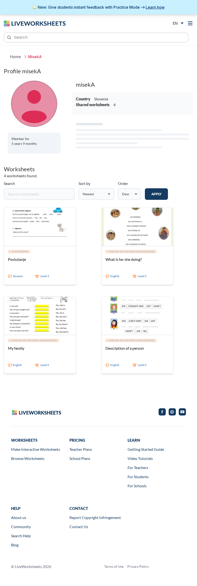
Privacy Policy (138, 566)
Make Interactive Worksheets (35, 449)
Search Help (21, 535)
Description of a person (124, 348)
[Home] (35, 23)
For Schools (137, 485)
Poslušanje (17, 259)
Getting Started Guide (146, 449)
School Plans (79, 458)
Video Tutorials (140, 458)
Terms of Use (113, 566)
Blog (14, 545)
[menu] (190, 23)
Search (9, 183)
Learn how (155, 7)
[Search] (9, 37)
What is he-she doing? (123, 259)
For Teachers (138, 467)
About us (18, 517)
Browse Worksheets (27, 458)
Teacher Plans (80, 449)
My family (16, 348)
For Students (138, 476)
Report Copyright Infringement (95, 517)
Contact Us (78, 526)
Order (123, 183)
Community (21, 526)
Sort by (84, 183)
